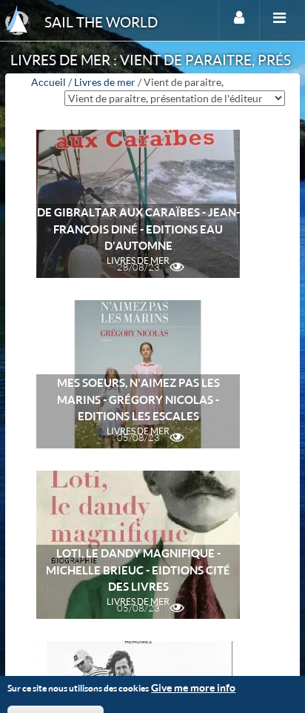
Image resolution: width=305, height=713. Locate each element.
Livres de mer (104, 82)
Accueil (48, 82)
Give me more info (193, 687)
